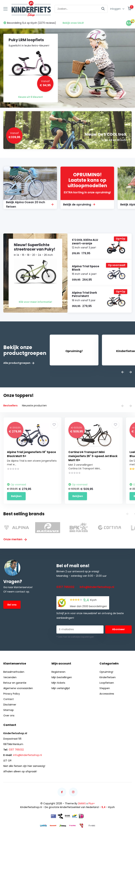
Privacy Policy (11, 693)
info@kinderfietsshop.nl (97, 587)
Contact (8, 699)
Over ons (8, 715)
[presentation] (122, 372)
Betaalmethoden (13, 672)
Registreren (58, 672)
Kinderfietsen (107, 677)
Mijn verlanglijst (61, 688)
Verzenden (10, 677)
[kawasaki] (53, 825)
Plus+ (91, 803)
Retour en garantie (14, 683)
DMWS (82, 803)
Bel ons (12, 604)
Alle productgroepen (17, 363)
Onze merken (13, 539)
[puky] (82, 825)
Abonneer (118, 629)
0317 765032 (65, 587)
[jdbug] (62, 825)
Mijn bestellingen (62, 677)
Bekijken (16, 496)
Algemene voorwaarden (18, 688)
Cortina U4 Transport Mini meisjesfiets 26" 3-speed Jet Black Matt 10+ (92, 456)
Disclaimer (9, 704)
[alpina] (72, 825)
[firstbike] (91, 826)
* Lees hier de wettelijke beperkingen (75, 636)
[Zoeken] (103, 9)
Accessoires (106, 693)
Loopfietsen (106, 683)
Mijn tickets (58, 683)
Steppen (104, 688)
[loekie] (43, 825)
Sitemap (8, 710)
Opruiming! (106, 672)
